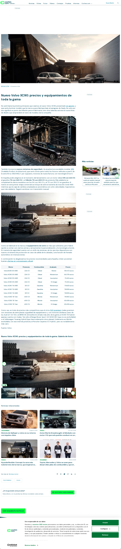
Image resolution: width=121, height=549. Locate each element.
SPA (72, 169)
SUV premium (55, 310)
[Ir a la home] (7, 2)
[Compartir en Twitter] (64, 474)
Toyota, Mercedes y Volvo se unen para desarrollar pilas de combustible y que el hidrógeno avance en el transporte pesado (57, 442)
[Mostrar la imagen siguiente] (73, 364)
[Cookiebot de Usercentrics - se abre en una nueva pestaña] (12, 545)
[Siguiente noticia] (117, 176)
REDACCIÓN (5, 86)
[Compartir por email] (57, 474)
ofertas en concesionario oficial (20, 261)
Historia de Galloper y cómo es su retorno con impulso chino (17, 412)
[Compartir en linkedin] (71, 474)
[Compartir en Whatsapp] (75, 474)
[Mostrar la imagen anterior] (4, 364)
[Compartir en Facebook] (67, 474)
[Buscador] (118, 3)
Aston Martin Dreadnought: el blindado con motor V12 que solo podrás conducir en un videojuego (57, 412)
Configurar (104, 529)
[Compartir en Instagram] (60, 474)
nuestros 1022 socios (40, 524)
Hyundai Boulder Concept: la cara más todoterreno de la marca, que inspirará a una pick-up (19, 441)
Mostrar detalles (30, 545)
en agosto (70, 106)
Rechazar (105, 535)
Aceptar (105, 522)
